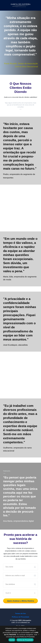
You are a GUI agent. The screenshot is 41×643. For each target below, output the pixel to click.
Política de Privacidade (25, 640)
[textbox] (20, 593)
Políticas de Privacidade (20, 617)
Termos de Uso (20, 613)
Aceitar (11, 640)
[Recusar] (38, 634)
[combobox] (20, 593)
